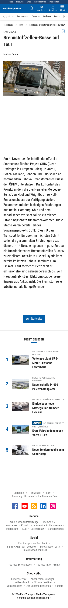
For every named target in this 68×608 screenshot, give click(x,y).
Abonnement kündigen (43, 579)
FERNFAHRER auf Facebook (21, 546)
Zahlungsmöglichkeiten (38, 585)
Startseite (19, 492)
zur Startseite (34, 318)
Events (57, 16)
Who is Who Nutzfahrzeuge (24, 521)
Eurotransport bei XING (35, 550)
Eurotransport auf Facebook (32, 543)
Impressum (12, 528)
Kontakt (25, 525)
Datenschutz (37, 528)
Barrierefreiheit (56, 528)
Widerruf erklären (43, 582)
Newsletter (11, 525)
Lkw (48, 492)
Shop (29, 2)
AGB (24, 528)
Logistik (7, 16)
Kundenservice (40, 2)
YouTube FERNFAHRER (48, 564)
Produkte (19, 2)
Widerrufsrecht (22, 582)
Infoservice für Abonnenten (47, 525)
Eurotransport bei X (50, 546)
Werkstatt (47, 16)
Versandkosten (14, 585)
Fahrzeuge (21, 16)
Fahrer (34, 16)
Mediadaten (54, 2)
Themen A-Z (49, 521)
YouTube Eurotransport (20, 564)
